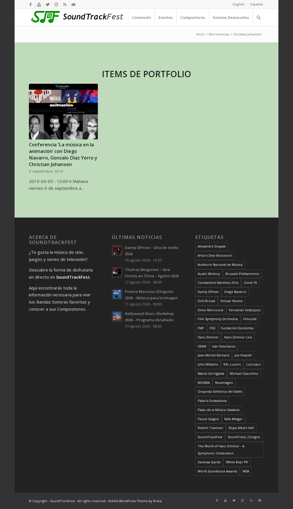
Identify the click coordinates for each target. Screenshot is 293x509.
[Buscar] (258, 17)
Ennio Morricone (210, 310)
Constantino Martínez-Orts (218, 282)
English (238, 4)
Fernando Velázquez (245, 310)
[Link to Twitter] (47, 4)
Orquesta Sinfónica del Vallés (220, 391)
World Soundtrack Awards (217, 471)
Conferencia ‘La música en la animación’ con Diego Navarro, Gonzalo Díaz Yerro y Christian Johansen (63, 154)
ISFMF (202, 346)
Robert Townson (210, 428)
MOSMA (204, 382)
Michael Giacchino (244, 373)
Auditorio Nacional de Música (220, 264)
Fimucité (250, 319)
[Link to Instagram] (56, 4)
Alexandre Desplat (212, 246)
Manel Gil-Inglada (211, 373)
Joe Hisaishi (243, 355)
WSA (246, 471)
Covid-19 (250, 282)
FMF (201, 328)
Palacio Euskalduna (212, 400)
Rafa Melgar (233, 419)
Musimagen (224, 382)
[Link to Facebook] (30, 4)
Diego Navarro (235, 292)
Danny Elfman (208, 292)
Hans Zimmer (208, 337)
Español (256, 4)
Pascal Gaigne (208, 419)
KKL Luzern (232, 364)
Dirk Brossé (206, 301)
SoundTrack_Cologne (244, 437)
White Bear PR (237, 462)
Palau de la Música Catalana (218, 410)
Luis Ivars (253, 364)
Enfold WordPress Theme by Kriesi (135, 501)
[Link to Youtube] (39, 4)
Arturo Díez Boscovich (215, 255)
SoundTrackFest (210, 437)
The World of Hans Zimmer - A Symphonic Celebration (221, 449)
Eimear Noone (232, 301)
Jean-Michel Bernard (213, 355)
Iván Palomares (223, 346)
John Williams (208, 364)
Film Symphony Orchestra (218, 319)
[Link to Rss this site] (65, 4)
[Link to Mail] (73, 4)
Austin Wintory (209, 274)
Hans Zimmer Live (238, 337)
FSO (212, 328)
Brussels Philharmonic (242, 274)
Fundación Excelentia (237, 328)
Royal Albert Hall (241, 428)
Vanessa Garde (209, 462)
